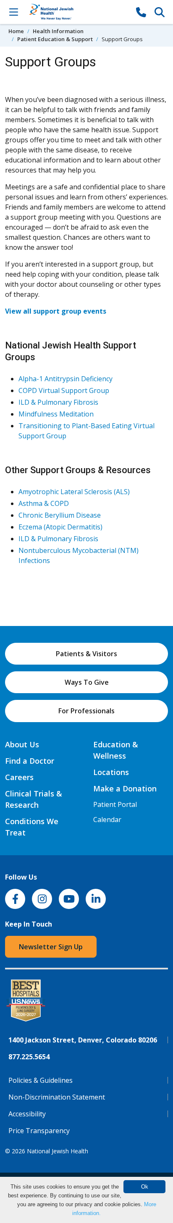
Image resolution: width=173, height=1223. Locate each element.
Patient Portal (115, 804)
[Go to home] (77, 12)
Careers (19, 777)
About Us (22, 744)
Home (16, 31)
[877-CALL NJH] (141, 11)
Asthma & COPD (43, 503)
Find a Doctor (29, 761)
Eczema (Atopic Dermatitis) (60, 527)
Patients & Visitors (86, 653)
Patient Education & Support (55, 39)
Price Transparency (39, 1130)
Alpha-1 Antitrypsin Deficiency (65, 378)
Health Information (58, 31)
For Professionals (86, 710)
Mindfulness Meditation (56, 414)
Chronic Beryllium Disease (59, 515)
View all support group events (55, 311)
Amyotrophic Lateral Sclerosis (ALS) (74, 491)
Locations (111, 772)
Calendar (107, 819)
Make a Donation (125, 788)
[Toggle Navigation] (13, 11)
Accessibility (27, 1113)
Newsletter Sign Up (51, 946)
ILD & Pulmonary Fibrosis (58, 402)
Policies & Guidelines (40, 1080)
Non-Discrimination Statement (56, 1097)
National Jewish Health (57, 1151)
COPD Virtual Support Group (63, 390)
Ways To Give (87, 682)
